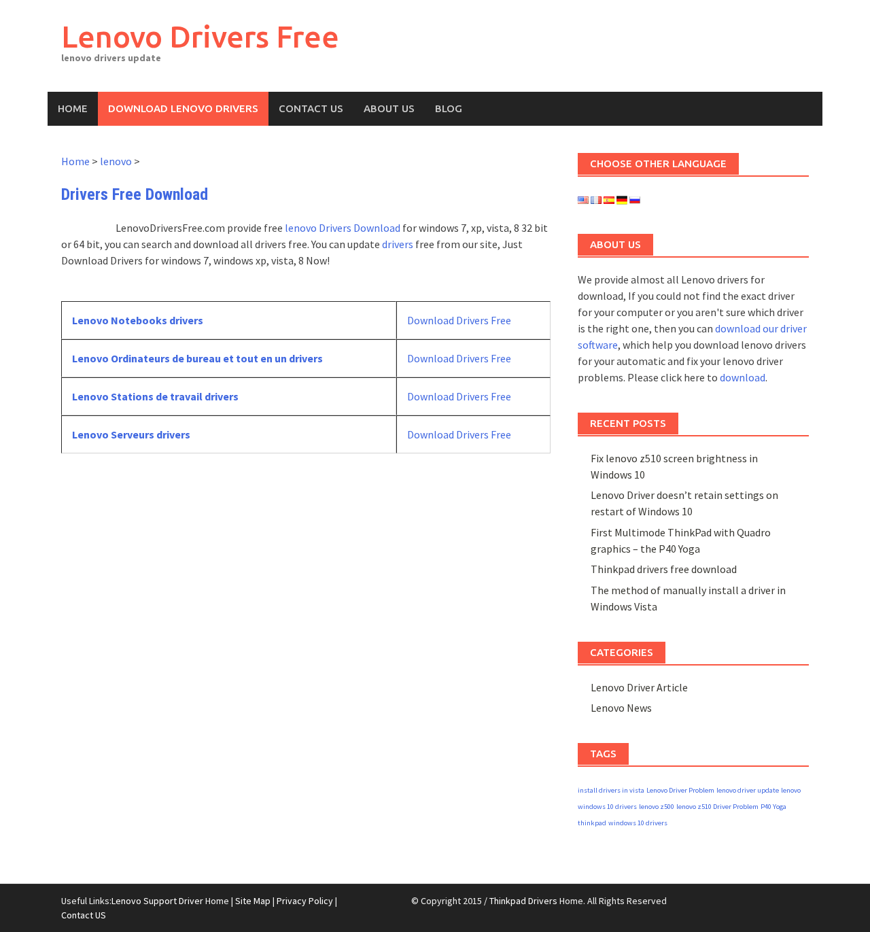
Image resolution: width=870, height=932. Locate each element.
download (742, 377)
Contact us (311, 108)
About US (389, 108)
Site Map (253, 901)
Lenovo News (621, 707)
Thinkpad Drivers (523, 901)
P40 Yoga (773, 806)
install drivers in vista (611, 790)
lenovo (116, 161)
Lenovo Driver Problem (680, 790)
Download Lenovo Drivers (183, 108)
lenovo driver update (747, 790)
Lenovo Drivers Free (200, 36)
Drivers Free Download (134, 194)
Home (73, 108)
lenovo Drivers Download (342, 228)
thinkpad (592, 822)
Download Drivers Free (459, 320)
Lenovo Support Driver (157, 901)
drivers (397, 244)
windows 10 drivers (637, 822)
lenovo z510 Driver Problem (717, 806)
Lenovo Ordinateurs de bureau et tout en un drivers (197, 358)
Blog (448, 108)
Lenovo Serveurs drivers (131, 434)
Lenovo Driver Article (639, 687)
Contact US (83, 915)
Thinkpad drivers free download (664, 569)
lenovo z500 (656, 806)
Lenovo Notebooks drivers (137, 320)
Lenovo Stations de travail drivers (155, 396)
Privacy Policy (305, 901)
